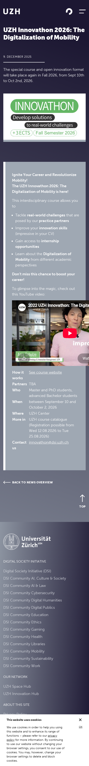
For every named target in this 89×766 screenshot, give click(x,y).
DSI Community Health (22, 636)
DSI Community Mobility (23, 651)
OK (80, 726)
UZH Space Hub (17, 686)
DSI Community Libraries (24, 644)
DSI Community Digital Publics (29, 607)
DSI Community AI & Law (24, 585)
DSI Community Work (21, 666)
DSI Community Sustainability (28, 658)
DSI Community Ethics (22, 622)
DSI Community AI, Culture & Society (34, 578)
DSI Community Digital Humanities (32, 600)
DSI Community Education (25, 615)
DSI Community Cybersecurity (29, 593)
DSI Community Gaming (23, 629)
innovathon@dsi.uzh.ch (49, 442)
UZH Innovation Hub (21, 693)
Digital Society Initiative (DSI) (27, 571)
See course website (45, 372)
